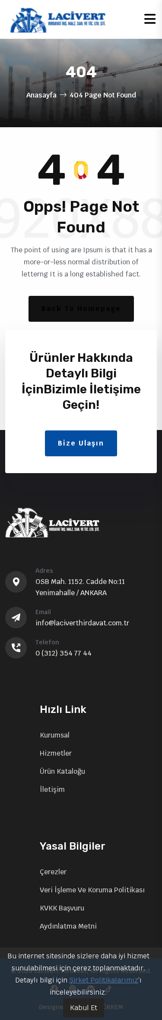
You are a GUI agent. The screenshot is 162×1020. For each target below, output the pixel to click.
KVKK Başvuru (62, 908)
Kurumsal (55, 735)
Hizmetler (56, 753)
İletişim (52, 789)
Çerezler (53, 871)
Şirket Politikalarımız (103, 980)
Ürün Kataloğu (62, 771)
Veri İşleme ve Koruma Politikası (92, 889)
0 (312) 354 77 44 (63, 653)
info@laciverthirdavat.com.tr (82, 623)
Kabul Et (83, 1007)
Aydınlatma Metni (68, 926)
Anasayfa (41, 95)
